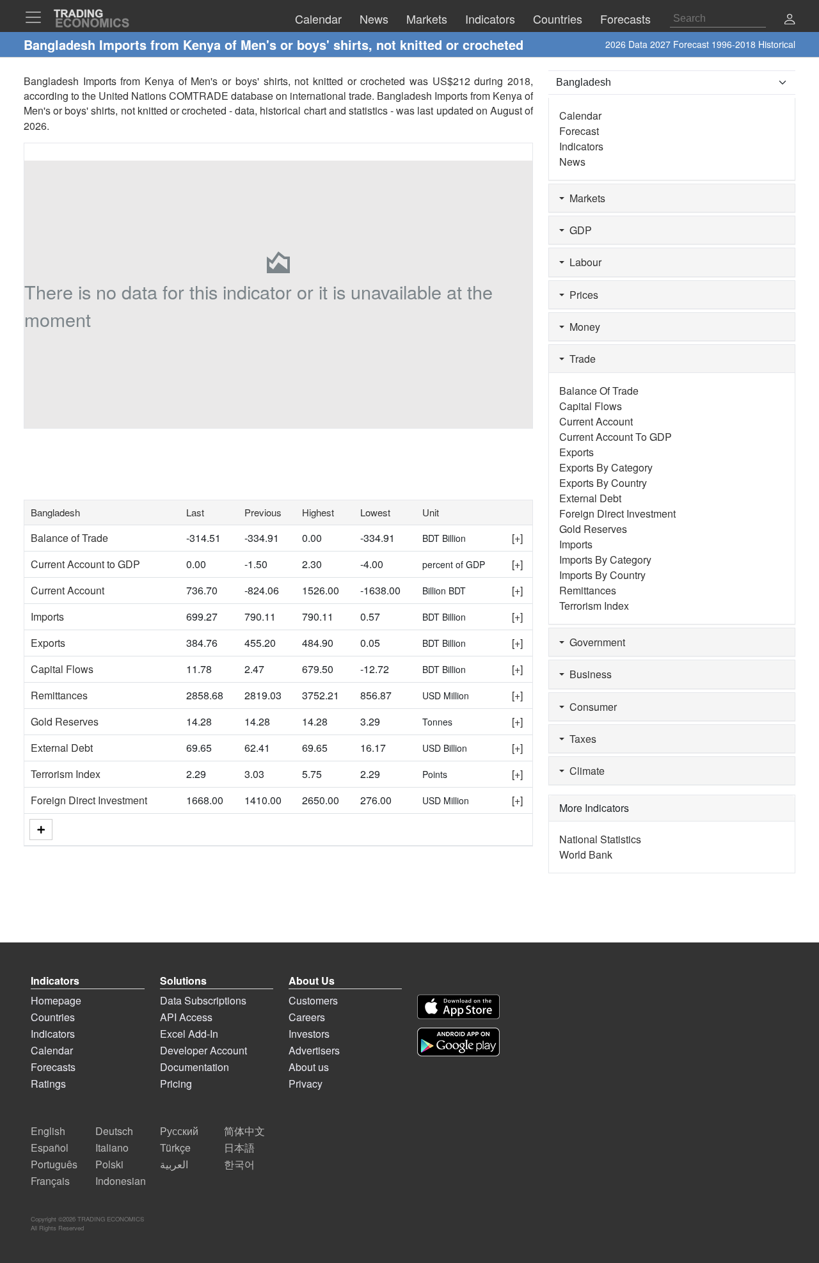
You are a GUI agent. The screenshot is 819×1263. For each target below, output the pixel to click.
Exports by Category (606, 467)
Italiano (112, 1147)
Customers (313, 1000)
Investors (309, 1033)
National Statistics (600, 839)
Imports (47, 616)
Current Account (67, 590)
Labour (582, 262)
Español (49, 1147)
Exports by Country (603, 482)
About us (309, 1067)
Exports (48, 642)
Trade (580, 358)
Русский (179, 1131)
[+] (517, 537)
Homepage (56, 1000)
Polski (109, 1164)
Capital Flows (62, 669)
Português (54, 1164)
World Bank (585, 854)
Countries (53, 1017)
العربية (174, 1164)
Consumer (590, 706)
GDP (578, 230)
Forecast (579, 130)
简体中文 (244, 1131)
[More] (40, 829)
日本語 (239, 1147)
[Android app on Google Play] (458, 1042)
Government (594, 642)
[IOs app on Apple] (458, 1006)
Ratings (48, 1083)
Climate (584, 770)
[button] (790, 20)
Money (582, 326)
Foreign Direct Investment (89, 800)
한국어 (239, 1164)
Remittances (59, 695)
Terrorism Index (65, 774)
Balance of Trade (69, 537)
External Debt (62, 747)
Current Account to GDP (85, 564)
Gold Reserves (65, 721)
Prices (581, 294)
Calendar (580, 115)
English (48, 1131)
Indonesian (120, 1180)
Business (588, 674)
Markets (584, 198)
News (572, 161)
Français (50, 1180)
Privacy (305, 1083)
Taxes (580, 738)
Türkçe (175, 1147)
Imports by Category (605, 559)
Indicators (581, 146)
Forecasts (53, 1067)
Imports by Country (602, 575)
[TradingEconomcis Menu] (37, 17)
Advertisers (314, 1050)
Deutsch (114, 1131)
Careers (307, 1017)
